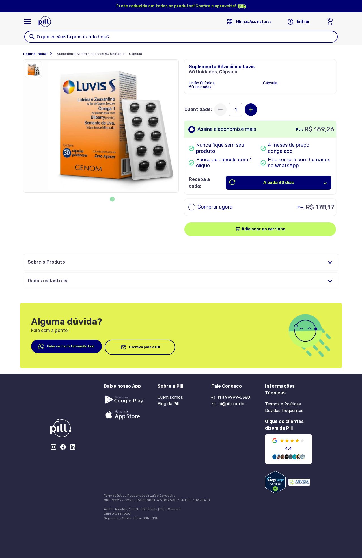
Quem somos (170, 397)
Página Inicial (35, 54)
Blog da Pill (168, 403)
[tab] (112, 199)
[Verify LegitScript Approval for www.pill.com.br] (275, 482)
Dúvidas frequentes (284, 410)
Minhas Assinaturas (254, 21)
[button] (35, 71)
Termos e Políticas (283, 404)
